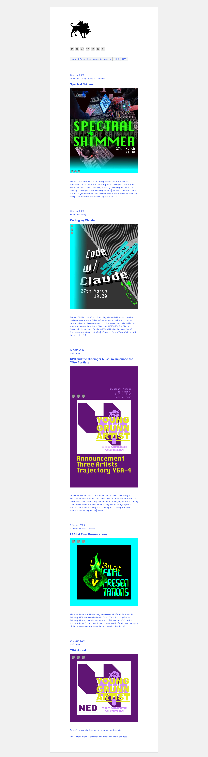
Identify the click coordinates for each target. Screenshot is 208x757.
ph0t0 (116, 59)
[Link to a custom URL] (103, 49)
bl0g (74, 59)
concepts (97, 59)
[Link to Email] (98, 49)
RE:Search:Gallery (78, 78)
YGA (78, 353)
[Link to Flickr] (88, 49)
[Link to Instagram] (82, 49)
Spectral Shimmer (96, 78)
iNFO (124, 59)
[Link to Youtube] (93, 49)
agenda (107, 59)
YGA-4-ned (78, 650)
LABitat (73, 528)
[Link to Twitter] (72, 49)
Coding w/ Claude (82, 220)
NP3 (72, 353)
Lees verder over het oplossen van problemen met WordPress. (99, 736)
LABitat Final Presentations (88, 534)
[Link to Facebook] (77, 49)
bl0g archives (84, 59)
